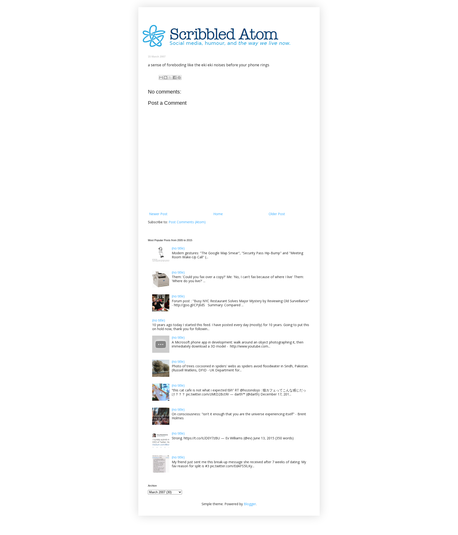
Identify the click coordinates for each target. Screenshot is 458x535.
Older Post (277, 214)
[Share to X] (170, 77)
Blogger (250, 504)
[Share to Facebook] (174, 77)
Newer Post (158, 214)
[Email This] (161, 77)
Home (218, 214)
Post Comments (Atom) (187, 222)
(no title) (178, 248)
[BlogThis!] (165, 77)
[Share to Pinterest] (179, 77)
